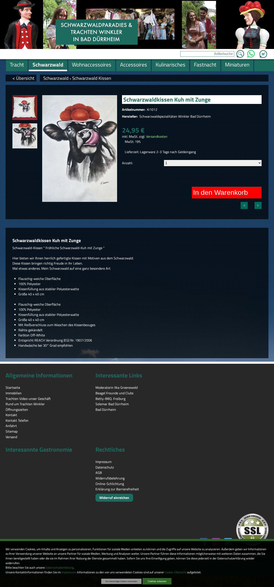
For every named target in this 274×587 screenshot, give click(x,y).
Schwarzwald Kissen (91, 78)
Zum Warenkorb (263, 51)
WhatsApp (251, 52)
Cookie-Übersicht (175, 572)
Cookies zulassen (157, 581)
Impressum (68, 572)
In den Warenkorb (220, 192)
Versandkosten (156, 136)
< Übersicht (23, 78)
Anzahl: (127, 163)
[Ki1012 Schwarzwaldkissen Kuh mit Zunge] (24, 107)
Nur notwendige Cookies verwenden (121, 581)
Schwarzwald (55, 78)
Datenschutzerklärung (59, 567)
